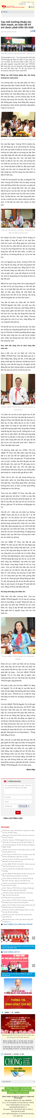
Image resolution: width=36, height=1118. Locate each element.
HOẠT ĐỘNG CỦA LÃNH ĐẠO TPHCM (17, 924)
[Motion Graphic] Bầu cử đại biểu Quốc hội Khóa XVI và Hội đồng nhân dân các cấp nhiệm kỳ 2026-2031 (18, 1042)
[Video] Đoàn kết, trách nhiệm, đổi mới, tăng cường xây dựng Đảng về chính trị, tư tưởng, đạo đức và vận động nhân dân (18, 1048)
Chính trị (16, 1088)
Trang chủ (9, 1088)
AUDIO (17, 1012)
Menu (32, 7)
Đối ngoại (11, 1092)
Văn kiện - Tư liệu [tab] (18, 1054)
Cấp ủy (5, 1090)
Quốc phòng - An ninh (27, 1090)
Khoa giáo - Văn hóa (22, 1092)
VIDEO (7, 1012)
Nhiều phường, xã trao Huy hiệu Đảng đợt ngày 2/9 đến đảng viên (17, 974)
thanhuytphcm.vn (15, 1113)
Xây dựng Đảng (25, 1088)
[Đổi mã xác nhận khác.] (29, 806)
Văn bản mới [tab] (7, 1054)
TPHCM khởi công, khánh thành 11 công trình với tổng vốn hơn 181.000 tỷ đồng (18, 946)
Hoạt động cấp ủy (11, 952)
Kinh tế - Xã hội (13, 1090)
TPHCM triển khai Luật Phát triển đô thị (13, 897)
